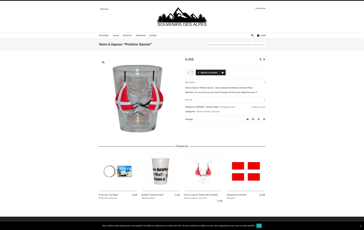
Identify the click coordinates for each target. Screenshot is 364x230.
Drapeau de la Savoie (236, 195)
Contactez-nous (228, 107)
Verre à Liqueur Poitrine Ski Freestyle (201, 195)
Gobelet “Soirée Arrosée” (152, 195)
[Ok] (360, 225)
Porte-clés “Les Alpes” (109, 195)
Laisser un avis (258, 107)
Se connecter (260, 8)
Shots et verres (203, 111)
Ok (259, 225)
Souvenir (216, 111)
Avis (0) (188, 100)
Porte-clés (103, 198)
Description (190, 82)
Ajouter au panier (209, 72)
